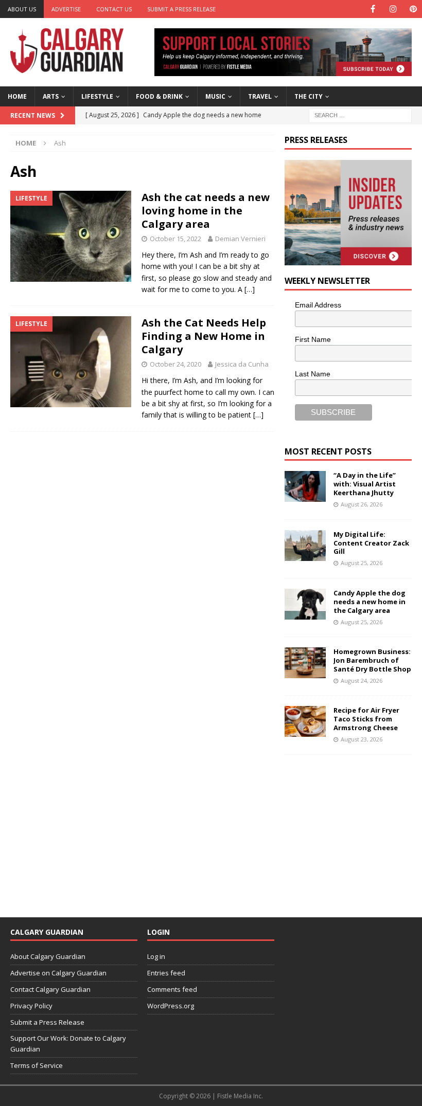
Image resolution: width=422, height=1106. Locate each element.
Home (17, 96)
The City (308, 96)
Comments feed (172, 989)
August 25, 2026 (361, 563)
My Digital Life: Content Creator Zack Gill (371, 543)
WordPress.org (170, 1005)
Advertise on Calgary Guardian (58, 972)
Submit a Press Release (181, 9)
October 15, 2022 (175, 238)
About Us (22, 9)
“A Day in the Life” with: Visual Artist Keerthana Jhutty (364, 483)
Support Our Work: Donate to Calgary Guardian (68, 1044)
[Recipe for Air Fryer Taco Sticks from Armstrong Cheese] (305, 721)
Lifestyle (97, 96)
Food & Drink (159, 96)
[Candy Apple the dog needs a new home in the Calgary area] (305, 604)
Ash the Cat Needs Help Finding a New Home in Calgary (204, 336)
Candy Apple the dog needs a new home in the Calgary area (369, 601)
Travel (260, 96)
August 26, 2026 (361, 504)
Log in (156, 956)
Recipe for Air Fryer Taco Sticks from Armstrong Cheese (366, 718)
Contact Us (114, 9)
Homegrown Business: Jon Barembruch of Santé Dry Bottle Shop (372, 660)
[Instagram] (393, 9)
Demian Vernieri (240, 238)
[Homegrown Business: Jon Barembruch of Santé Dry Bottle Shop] (305, 662)
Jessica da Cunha (242, 364)
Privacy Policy (31, 1005)
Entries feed (166, 972)
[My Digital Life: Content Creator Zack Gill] (305, 545)
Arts (51, 96)
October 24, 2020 (175, 364)
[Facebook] (373, 9)
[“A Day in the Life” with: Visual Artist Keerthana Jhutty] (305, 486)
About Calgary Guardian (47, 956)
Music (215, 96)
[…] (249, 289)
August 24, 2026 (361, 680)
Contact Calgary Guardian (50, 989)
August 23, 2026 (361, 739)
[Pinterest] (413, 9)
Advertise (66, 9)
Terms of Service (36, 1065)
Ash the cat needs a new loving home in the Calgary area (206, 210)
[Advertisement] (353, 829)
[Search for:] (360, 114)
